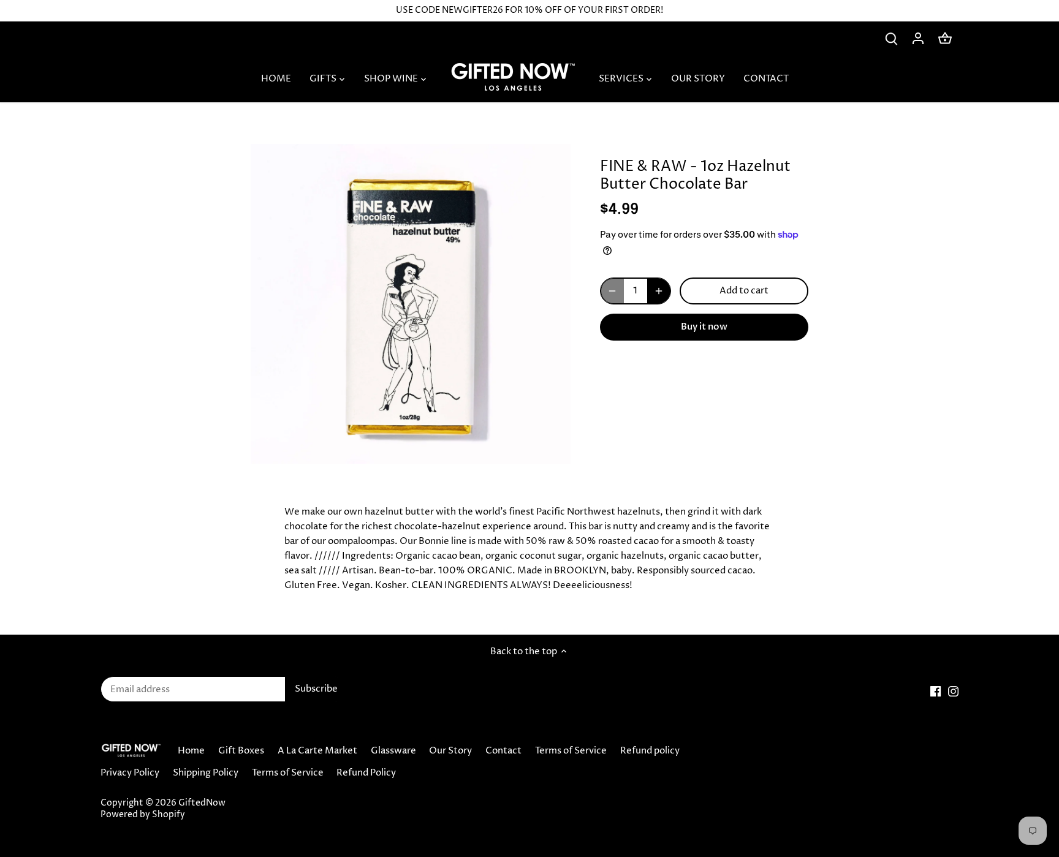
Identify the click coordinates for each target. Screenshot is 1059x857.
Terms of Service (571, 750)
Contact (503, 750)
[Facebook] (935, 691)
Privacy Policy (130, 772)
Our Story (450, 750)
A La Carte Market (317, 750)
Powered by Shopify (143, 814)
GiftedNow (202, 803)
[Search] (891, 38)
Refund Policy (366, 772)
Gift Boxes (241, 750)
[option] (411, 304)
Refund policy (650, 750)
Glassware (393, 750)
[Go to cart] (945, 38)
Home (191, 750)
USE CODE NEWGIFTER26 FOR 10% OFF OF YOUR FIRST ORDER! (529, 10)
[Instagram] (953, 691)
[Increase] (658, 291)
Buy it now (704, 326)
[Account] (918, 38)
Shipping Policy (205, 772)
